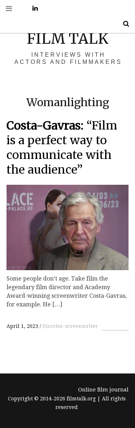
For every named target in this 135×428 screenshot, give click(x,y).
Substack (48, 8)
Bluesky (66, 8)
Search (123, 24)
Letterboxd (82, 8)
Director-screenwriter (70, 326)
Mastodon (98, 8)
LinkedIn (32, 8)
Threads (114, 8)
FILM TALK (67, 39)
